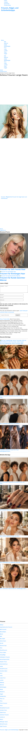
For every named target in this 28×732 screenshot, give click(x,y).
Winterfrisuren (3, 724)
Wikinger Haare (4, 721)
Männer (6, 43)
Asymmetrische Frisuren (6, 627)
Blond (1, 634)
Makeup (2, 682)
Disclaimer (6, 3)
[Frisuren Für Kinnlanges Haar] (14, 271)
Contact (6, 2)
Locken (6, 50)
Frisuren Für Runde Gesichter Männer (12, 278)
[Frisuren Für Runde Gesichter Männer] (14, 276)
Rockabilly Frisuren (4, 708)
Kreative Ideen (3, 671)
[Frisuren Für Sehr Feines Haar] (14, 250)
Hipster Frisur (3, 661)
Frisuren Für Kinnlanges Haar (12, 273)
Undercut (2, 717)
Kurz (5, 47)
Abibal (1, 624)
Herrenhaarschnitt (4, 659)
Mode (1, 689)
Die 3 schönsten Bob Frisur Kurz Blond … (10, 423)
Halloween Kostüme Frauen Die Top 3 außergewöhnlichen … (9, 450)
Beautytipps (3, 631)
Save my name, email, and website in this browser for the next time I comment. (14, 304)
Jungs (5, 44)
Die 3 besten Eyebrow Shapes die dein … (10, 536)
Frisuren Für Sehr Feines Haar (12, 269)
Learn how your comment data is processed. (14, 311)
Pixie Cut (2, 698)
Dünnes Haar (3, 645)
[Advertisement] (14, 26)
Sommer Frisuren (4, 714)
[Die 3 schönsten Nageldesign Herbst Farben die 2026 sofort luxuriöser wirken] (14, 356)
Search (17, 315)
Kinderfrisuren (3, 668)
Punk (1, 705)
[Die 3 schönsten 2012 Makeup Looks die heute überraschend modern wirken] (14, 549)
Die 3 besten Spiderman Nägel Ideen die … (10, 510)
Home (5, 0)
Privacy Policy (7, 5)
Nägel (5, 53)
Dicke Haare (3, 641)
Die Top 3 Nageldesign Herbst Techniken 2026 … (12, 343)
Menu (2, 40)
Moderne (2, 691)
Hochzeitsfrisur (4, 664)
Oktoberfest (3, 696)
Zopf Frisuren (3, 726)
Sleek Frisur (3, 712)
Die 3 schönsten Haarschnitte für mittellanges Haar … (13, 588)
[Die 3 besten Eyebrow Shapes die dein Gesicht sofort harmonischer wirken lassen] (14, 523)
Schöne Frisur (3, 710)
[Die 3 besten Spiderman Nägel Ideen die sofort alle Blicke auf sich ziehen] (14, 497)
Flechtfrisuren (3, 650)
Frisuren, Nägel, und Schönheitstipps (9, 9)
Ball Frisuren (3, 629)
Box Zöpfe (2, 638)
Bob (5, 41)
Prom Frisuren (3, 703)
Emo (1, 648)
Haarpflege (2, 654)
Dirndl (1, 643)
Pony (5, 52)
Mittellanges (7, 46)
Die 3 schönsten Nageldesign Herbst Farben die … (12, 369)
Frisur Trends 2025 (4, 319)
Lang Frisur (3, 678)
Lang (5, 49)
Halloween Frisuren (5, 657)
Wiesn (1, 719)
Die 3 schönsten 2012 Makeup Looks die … (10, 562)
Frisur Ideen (3, 652)
